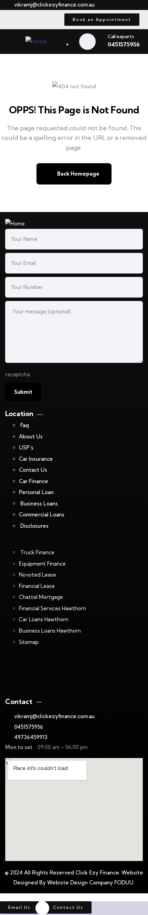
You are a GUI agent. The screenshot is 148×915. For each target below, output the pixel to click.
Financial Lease (37, 586)
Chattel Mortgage (41, 597)
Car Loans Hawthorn (43, 619)
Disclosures (34, 526)
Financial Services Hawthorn (52, 608)
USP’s (26, 447)
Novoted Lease (37, 574)
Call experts (121, 36)
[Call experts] (87, 41)
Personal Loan (37, 492)
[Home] (36, 41)
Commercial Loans (41, 514)
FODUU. (124, 882)
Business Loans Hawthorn (50, 630)
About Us (31, 436)
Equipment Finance (42, 563)
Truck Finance (37, 552)
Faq (24, 425)
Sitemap (29, 642)
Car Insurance (36, 459)
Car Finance (33, 481)
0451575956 (124, 44)
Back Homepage (77, 173)
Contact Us (33, 470)
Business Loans (39, 503)
